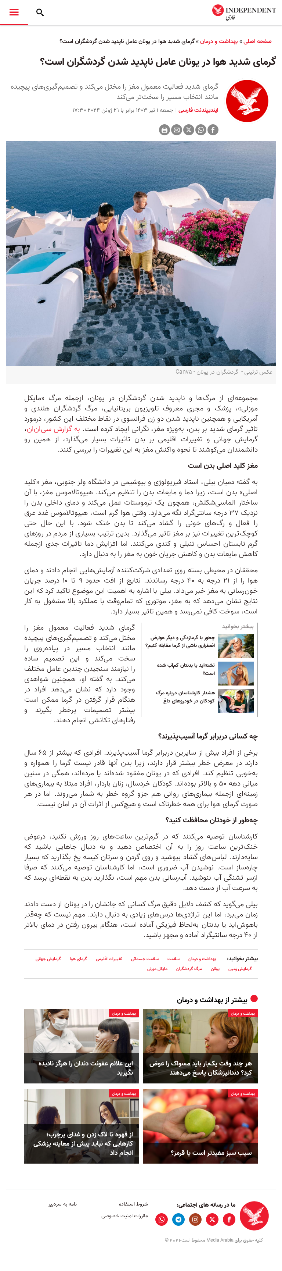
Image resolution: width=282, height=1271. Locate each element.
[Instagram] (195, 1219)
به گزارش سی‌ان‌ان (53, 429)
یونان (215, 968)
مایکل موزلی (157, 968)
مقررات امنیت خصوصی (124, 1216)
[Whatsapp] (200, 129)
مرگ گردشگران (189, 968)
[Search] (40, 12)
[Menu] (14, 12)
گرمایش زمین (240, 968)
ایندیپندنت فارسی (197, 110)
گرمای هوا (78, 958)
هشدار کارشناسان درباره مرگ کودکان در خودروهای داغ (185, 697)
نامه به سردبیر (62, 1204)
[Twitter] (188, 129)
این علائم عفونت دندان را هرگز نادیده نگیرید (86, 1068)
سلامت (173, 958)
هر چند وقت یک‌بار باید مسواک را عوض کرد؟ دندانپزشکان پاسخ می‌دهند (200, 1068)
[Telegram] (178, 1219)
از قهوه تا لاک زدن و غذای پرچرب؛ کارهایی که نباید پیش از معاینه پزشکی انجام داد (83, 1144)
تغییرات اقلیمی (109, 958)
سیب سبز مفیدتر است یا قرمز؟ (211, 1153)
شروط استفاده (133, 1204)
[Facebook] (212, 129)
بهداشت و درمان (219, 41)
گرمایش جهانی (48, 958)
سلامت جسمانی (145, 958)
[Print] (164, 129)
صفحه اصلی (257, 41)
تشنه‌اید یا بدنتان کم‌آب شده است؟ (186, 670)
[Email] (176, 129)
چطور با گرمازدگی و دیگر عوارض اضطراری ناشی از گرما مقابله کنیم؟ (180, 642)
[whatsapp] (161, 1219)
